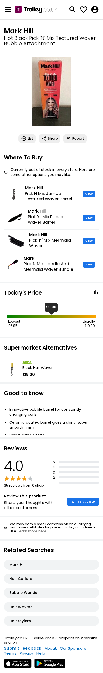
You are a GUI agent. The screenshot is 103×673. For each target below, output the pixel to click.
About (51, 648)
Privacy (26, 653)
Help (40, 653)
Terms (10, 653)
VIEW (89, 194)
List (30, 138)
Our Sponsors (73, 648)
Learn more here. (32, 531)
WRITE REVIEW (83, 502)
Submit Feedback (22, 648)
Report (78, 138)
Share (53, 138)
